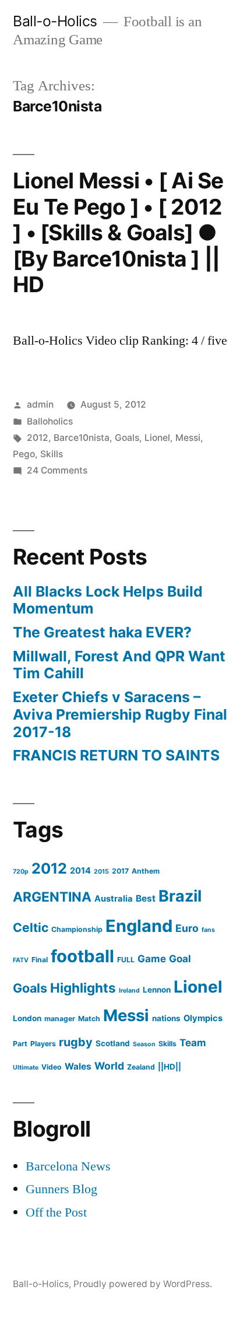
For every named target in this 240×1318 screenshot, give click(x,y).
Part (20, 1043)
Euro (187, 928)
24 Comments (57, 470)
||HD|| (169, 1066)
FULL (126, 959)
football (82, 956)
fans (208, 930)
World (109, 1066)
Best (146, 898)
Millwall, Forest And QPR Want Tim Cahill (119, 664)
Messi (187, 437)
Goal (180, 958)
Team (192, 1042)
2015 (101, 871)
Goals (127, 437)
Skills (51, 454)
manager (59, 1018)
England (138, 926)
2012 (37, 437)
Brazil (180, 896)
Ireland (129, 990)
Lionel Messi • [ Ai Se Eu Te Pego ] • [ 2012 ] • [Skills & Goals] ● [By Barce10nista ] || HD (118, 232)
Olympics (203, 1018)
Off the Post (56, 1212)
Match (89, 1018)
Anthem (146, 871)
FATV (21, 960)
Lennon (157, 989)
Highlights (83, 987)
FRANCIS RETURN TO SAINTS (116, 755)
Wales (78, 1066)
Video (51, 1067)
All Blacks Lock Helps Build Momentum (108, 600)
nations (166, 1018)
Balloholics (50, 421)
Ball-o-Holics (55, 21)
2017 (120, 871)
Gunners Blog (61, 1189)
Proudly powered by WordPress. (142, 1283)
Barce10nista (82, 437)
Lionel (157, 437)
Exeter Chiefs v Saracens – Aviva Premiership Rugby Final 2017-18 (120, 714)
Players (43, 1043)
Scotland (113, 1043)
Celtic (30, 927)
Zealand (141, 1067)
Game (151, 958)
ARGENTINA (52, 897)
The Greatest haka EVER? (102, 632)
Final (39, 959)
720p (21, 871)
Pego (24, 454)
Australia (113, 898)
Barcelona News (68, 1166)
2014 (80, 870)
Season (144, 1044)
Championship (77, 929)
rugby (76, 1042)
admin (40, 404)
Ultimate (25, 1067)
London (27, 1018)
